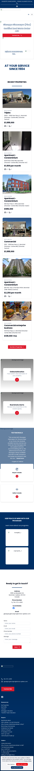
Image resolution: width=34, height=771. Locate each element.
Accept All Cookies (17, 767)
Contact (3, 709)
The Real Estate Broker (7, 747)
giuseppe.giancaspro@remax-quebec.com (17, 614)
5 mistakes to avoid (6, 732)
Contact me (15, 35)
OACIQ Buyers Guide (7, 736)
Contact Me (8, 689)
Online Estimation (6, 743)
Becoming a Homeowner (8, 726)
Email (5, 626)
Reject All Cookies (22, 764)
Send (15, 647)
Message (6, 636)
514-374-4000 (18, 602)
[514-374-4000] (17, 3)
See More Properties (16, 347)
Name (5, 620)
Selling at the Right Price (8, 755)
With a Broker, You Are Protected (10, 722)
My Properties (5, 705)
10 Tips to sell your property (8, 751)
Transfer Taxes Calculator (8, 713)
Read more (20, 458)
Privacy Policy (27, 761)
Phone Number (8, 631)
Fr (28, 14)
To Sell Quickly (5, 753)
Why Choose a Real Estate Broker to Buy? (12, 724)
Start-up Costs (5, 734)
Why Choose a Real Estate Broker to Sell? (12, 745)
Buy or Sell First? (5, 749)
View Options (11, 764)
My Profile (4, 707)
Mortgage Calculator (7, 711)
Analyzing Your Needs (7, 728)
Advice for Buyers (6, 730)
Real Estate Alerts (6, 720)
